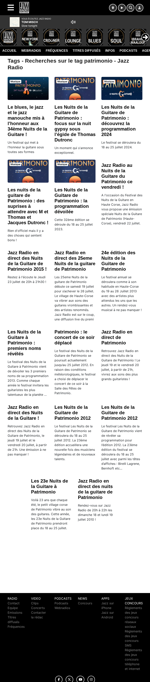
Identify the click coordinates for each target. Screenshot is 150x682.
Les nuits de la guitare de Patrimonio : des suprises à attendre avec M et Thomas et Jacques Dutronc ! (28, 206)
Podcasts (128, 50)
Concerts (38, 608)
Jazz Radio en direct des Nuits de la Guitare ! (25, 413)
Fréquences (57, 50)
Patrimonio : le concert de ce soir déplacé (74, 337)
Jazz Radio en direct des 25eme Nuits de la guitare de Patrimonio (74, 261)
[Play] (5, 34)
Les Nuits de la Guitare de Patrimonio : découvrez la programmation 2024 (118, 120)
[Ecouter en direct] (122, 8)
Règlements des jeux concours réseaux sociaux (133, 617)
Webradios (31, 50)
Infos (110, 50)
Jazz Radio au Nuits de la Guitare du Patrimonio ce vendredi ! (116, 176)
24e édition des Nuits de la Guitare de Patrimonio (118, 261)
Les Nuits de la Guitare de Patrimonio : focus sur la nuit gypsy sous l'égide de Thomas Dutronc (75, 123)
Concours (85, 603)
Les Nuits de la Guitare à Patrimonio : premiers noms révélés (24, 342)
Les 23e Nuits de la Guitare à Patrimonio (49, 486)
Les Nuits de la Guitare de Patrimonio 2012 (72, 413)
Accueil (9, 50)
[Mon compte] (139, 8)
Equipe (13, 608)
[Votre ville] (113, 8)
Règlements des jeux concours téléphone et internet (133, 659)
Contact (14, 603)
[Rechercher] (130, 8)
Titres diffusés (87, 50)
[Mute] (73, 22)
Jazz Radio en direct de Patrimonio (116, 337)
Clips (34, 603)
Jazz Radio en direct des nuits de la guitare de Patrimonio (95, 489)
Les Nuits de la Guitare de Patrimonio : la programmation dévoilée (71, 200)
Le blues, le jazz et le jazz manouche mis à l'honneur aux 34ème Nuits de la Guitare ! (27, 120)
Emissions (15, 612)
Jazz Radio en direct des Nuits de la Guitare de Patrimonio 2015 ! (27, 261)
